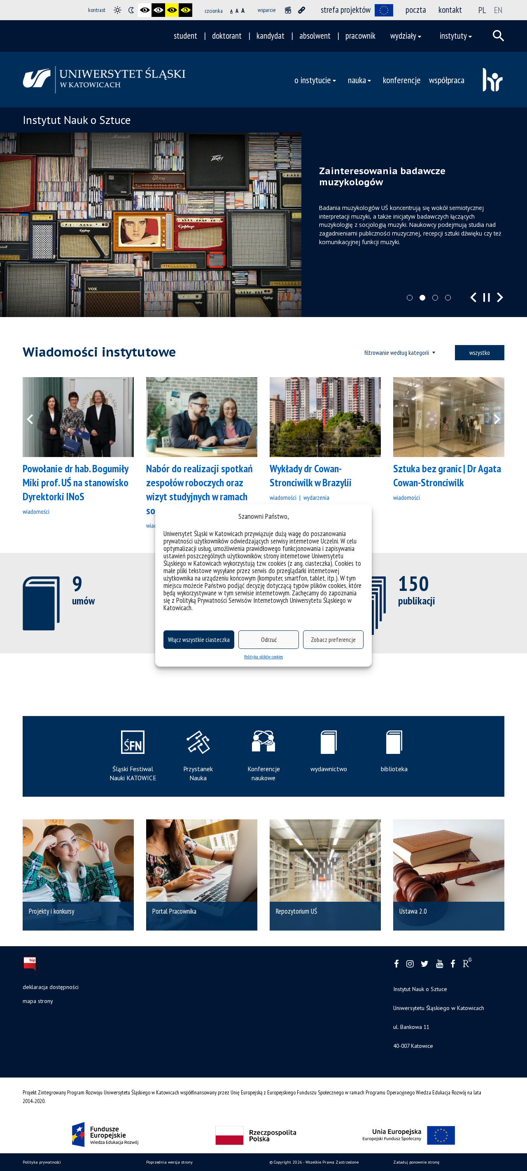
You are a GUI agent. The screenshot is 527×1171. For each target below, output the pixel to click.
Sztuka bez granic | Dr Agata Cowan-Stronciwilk (447, 475)
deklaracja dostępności (51, 987)
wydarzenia (316, 497)
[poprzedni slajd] (473, 297)
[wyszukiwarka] (498, 36)
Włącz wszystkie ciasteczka (199, 640)
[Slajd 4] (448, 298)
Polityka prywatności (42, 1162)
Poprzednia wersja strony (169, 1162)
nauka (357, 80)
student (185, 35)
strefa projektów (346, 9)
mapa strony (38, 1001)
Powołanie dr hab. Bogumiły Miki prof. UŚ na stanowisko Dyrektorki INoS (75, 482)
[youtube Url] (439, 964)
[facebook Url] (396, 964)
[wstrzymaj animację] (288, 10)
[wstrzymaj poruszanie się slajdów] (486, 297)
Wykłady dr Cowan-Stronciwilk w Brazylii (311, 475)
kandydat (270, 35)
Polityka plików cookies (263, 656)
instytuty (453, 35)
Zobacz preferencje (333, 640)
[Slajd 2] (422, 298)
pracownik (360, 35)
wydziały (403, 35)
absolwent (315, 35)
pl (482, 10)
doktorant (227, 35)
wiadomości (36, 511)
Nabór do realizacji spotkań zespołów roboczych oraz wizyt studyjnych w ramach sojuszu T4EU (199, 489)
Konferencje (402, 80)
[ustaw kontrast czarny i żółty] (172, 10)
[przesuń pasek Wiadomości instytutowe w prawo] (492, 417)
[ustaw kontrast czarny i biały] (145, 10)
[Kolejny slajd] (500, 297)
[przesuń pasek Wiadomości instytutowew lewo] (35, 417)
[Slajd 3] (435, 298)
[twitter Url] (425, 964)
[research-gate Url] (467, 964)
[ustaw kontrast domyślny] (117, 10)
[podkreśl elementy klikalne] (301, 10)
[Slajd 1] (410, 298)
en (498, 10)
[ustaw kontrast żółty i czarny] (185, 10)
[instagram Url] (409, 964)
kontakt (450, 9)
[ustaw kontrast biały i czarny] (158, 10)
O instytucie (312, 80)
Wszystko (479, 352)
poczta (416, 9)
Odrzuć (269, 640)
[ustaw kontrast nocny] (131, 10)
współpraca (446, 80)
